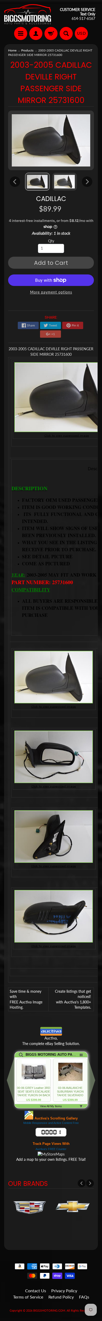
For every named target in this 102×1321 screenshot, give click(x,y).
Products (27, 50)
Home (12, 50)
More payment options (51, 292)
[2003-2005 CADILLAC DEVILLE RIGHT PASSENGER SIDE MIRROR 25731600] (37, 182)
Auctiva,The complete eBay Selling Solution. (51, 1041)
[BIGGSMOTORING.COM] (27, 14)
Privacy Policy (64, 1290)
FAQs (84, 1296)
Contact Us (35, 1290)
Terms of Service (28, 1296)
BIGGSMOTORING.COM (49, 1310)
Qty (51, 241)
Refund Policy (61, 1296)
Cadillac (51, 198)
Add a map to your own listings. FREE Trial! (51, 1159)
